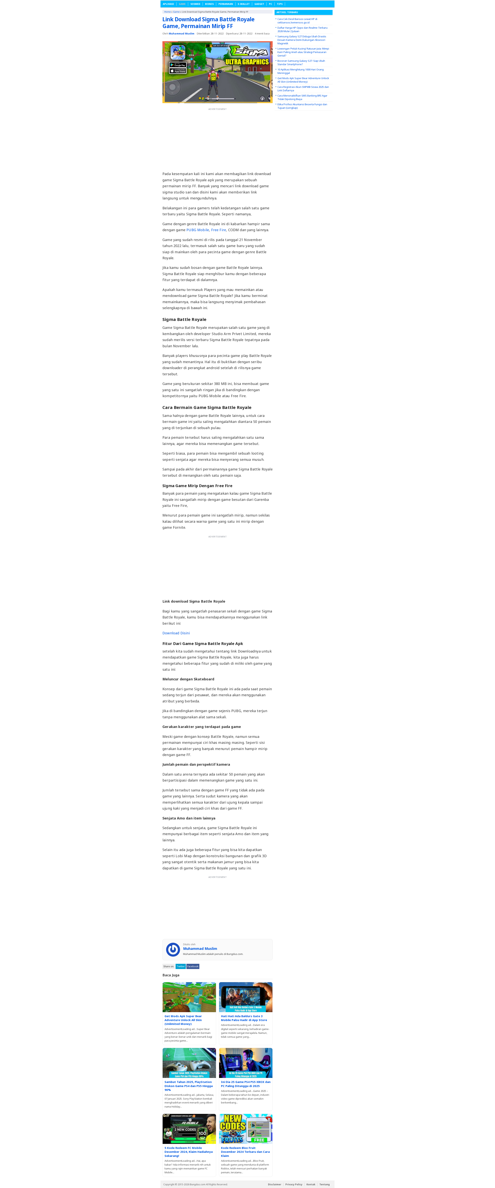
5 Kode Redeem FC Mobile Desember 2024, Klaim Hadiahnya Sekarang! (189, 1152)
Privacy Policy (293, 1184)
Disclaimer (274, 1184)
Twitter (181, 966)
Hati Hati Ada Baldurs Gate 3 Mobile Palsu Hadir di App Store (244, 1018)
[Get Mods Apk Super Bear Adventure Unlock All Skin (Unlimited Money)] (189, 997)
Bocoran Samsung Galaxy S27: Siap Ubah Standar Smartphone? (301, 62)
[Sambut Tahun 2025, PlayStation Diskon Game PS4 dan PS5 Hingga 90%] (189, 1063)
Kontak (310, 1184)
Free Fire (218, 230)
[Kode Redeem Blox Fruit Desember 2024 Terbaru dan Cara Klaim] (245, 1129)
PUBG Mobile (197, 230)
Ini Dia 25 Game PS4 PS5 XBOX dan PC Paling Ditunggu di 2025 (246, 1084)
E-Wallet (244, 4)
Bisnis (209, 4)
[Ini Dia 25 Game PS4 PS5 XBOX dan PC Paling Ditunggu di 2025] (245, 1063)
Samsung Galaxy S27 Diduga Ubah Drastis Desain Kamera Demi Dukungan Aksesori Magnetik (301, 40)
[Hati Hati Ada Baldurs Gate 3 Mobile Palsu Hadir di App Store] (245, 997)
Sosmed (195, 4)
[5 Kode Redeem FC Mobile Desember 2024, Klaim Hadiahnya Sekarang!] (189, 1129)
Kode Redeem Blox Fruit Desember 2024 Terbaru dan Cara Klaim (245, 1152)
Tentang (324, 1184)
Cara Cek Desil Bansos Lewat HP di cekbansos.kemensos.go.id (297, 20)
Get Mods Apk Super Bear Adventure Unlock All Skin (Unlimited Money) (183, 1020)
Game (182, 4)
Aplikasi (168, 4)
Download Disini (176, 633)
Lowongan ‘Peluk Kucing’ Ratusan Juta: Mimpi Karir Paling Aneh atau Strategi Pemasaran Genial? (303, 52)
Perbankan (225, 4)
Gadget (259, 4)
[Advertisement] (217, 139)
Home (167, 11)
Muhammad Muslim (182, 33)
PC (270, 4)
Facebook (192, 966)
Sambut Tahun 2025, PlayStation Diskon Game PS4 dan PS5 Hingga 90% (189, 1086)
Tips (279, 4)
